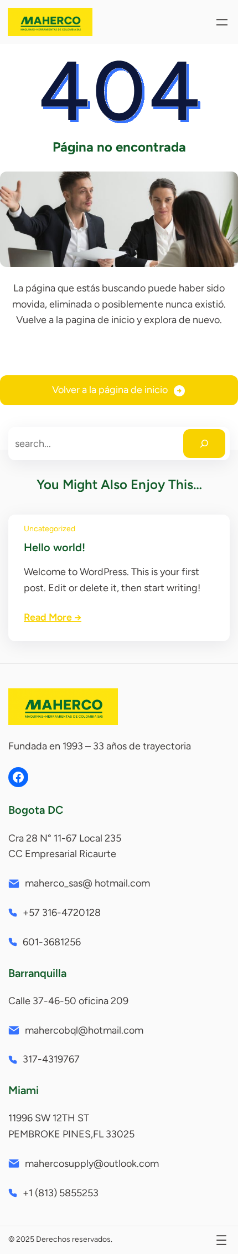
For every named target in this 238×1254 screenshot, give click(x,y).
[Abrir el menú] (222, 22)
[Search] (204, 443)
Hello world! (54, 547)
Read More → (52, 617)
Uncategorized (49, 528)
